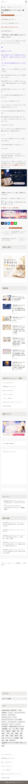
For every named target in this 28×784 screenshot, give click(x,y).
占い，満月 (15, 728)
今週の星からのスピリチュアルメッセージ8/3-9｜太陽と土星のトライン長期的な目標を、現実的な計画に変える (14, 544)
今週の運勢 (4, 728)
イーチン (10, 712)
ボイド (11, 724)
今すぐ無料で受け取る (8, 443)
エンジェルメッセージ (20, 712)
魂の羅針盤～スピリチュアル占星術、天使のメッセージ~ (14, 743)
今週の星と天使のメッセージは (16, 726)
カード (14, 717)
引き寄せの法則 (7, 406)
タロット (4, 721)
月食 (8, 733)
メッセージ (17, 724)
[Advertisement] (14, 469)
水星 (12, 733)
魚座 (3, 746)
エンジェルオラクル (8, 382)
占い (10, 728)
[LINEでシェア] (15, 223)
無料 (7, 735)
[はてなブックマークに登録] (9, 223)
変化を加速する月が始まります (9, 27)
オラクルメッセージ (6, 717)
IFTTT (20, 710)
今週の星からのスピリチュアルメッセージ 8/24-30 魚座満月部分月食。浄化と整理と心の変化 (14, 524)
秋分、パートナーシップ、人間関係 (10, 738)
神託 (21, 735)
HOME (4, 7)
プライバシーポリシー (7, 563)
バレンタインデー (12, 721)
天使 (3, 731)
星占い (3, 733)
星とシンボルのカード (8, 390)
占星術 (21, 728)
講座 (22, 738)
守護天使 (8, 731)
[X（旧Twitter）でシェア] (2, 223)
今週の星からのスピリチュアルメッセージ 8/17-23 (14, 530)
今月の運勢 (4, 726)
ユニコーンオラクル (8, 394)
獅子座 (16, 735)
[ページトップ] (25, 781)
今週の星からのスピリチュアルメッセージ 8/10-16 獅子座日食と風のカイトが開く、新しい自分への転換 (14, 536)
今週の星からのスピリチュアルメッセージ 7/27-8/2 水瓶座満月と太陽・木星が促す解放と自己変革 (14, 551)
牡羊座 (11, 735)
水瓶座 (16, 733)
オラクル (4, 715)
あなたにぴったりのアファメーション (12, 402)
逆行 (3, 740)
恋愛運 (13, 731)
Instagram (4, 712)
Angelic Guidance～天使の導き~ (9, 710)
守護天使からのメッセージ (10, 386)
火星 (3, 735)
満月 (21, 733)
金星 (7, 740)
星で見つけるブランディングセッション (14, 501)
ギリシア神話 (18, 719)
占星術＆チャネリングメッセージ (14, 7)
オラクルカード (11, 715)
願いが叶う (12, 740)
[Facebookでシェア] (5, 223)
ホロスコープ (21, 721)
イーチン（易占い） (8, 398)
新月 (18, 731)
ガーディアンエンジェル (7, 719)
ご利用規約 (18, 563)
